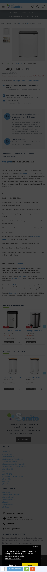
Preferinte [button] (13, 565)
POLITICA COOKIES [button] (13, 559)
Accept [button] (29, 565)
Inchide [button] (35, 547)
